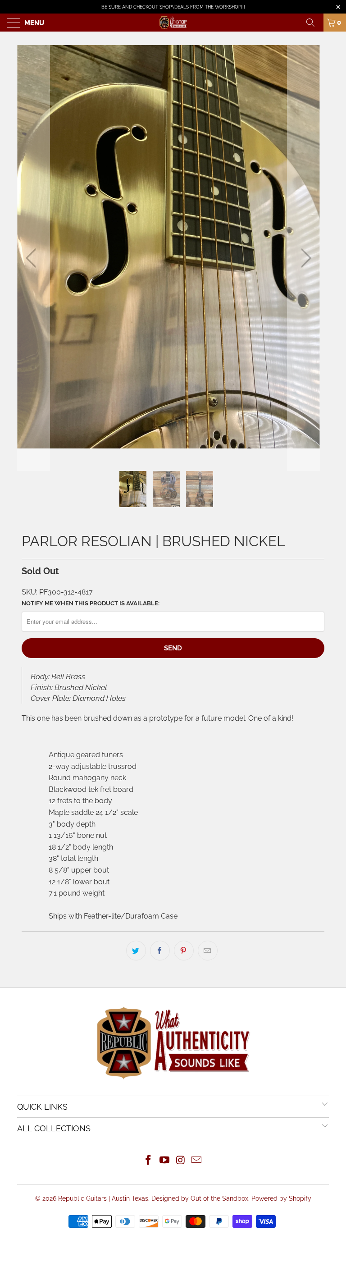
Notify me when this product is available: (90, 603)
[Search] (313, 22)
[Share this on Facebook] (160, 950)
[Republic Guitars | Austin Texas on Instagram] (180, 1160)
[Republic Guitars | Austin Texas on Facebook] (148, 1160)
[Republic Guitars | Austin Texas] (173, 23)
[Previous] (33, 258)
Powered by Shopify (281, 1198)
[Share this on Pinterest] (184, 950)
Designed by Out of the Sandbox (199, 1198)
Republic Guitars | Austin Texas (103, 1198)
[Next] (303, 258)
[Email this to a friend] (208, 950)
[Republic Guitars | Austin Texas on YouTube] (164, 1160)
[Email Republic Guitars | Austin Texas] (197, 1160)
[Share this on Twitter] (136, 950)
